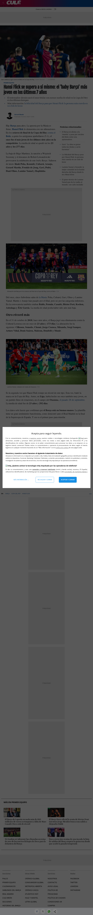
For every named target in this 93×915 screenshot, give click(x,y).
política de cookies (62, 448)
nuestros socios (35, 438)
